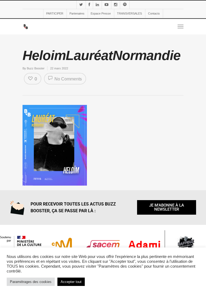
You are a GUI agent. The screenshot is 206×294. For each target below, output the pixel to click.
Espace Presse (101, 13)
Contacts (154, 13)
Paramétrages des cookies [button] (31, 282)
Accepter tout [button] (71, 282)
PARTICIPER (54, 13)
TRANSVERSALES (129, 13)
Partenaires (76, 13)
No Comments (67, 79)
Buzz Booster (36, 68)
